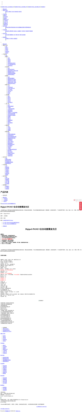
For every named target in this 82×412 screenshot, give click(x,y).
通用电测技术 (28, 27)
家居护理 (28, 31)
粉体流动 (16, 11)
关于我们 (11, 38)
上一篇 (11, 222)
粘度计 (6, 11)
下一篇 (9, 223)
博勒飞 (5, 15)
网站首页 (5, 9)
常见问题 (7, 34)
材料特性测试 (8, 27)
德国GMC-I (6, 19)
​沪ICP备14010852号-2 (4, 408)
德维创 (5, 18)
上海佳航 (6, 20)
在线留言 (15, 38)
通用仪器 (6, 24)
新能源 (31, 31)
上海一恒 (6, 22)
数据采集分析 (14, 27)
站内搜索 (23, 34)
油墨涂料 (11, 31)
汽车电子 (23, 31)
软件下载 (19, 34)
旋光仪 (5, 201)
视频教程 (11, 34)
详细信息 (5, 226)
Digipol (11, 220)
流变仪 (20, 11)
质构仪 (9, 11)
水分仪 (13, 11)
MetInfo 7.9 (7, 410)
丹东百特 (6, 16)
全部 (6, 46)
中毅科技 (6, 23)
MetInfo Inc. (18, 410)
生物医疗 (19, 31)
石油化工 (15, 31)
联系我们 (7, 38)
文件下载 (15, 34)
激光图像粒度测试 (21, 27)
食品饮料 (7, 31)
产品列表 (5, 14)
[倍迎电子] (20, 6)
